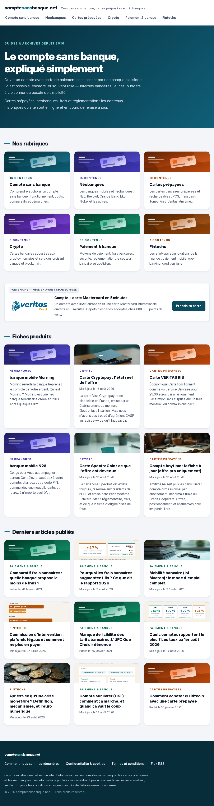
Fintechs (169, 18)
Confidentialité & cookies (85, 764)
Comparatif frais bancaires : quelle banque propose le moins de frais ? (36, 577)
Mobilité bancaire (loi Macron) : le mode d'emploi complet (174, 577)
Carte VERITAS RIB (166, 377)
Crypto (113, 18)
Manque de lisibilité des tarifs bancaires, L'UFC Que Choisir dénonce (105, 639)
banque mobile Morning (32, 377)
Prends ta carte (188, 306)
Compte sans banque (22, 18)
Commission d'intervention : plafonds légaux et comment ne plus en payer (37, 639)
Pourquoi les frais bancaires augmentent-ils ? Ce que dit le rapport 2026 (105, 577)
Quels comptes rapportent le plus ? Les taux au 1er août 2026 (176, 639)
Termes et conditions (127, 764)
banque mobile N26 (28, 465)
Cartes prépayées (87, 18)
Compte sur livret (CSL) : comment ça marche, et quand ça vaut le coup (102, 701)
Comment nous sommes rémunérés (31, 764)
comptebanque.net (30, 7)
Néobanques (55, 18)
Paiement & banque (140, 18)
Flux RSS (157, 764)
